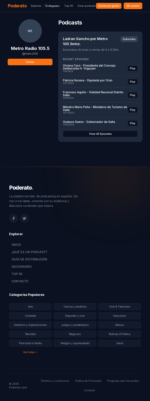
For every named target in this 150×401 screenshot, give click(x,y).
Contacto (89, 390)
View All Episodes (100, 133)
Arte (30, 306)
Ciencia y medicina (75, 306)
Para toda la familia (30, 343)
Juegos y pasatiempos (75, 324)
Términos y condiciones (54, 380)
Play (132, 68)
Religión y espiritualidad (75, 343)
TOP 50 (17, 274)
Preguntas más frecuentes (123, 380)
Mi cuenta (133, 5)
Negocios (75, 334)
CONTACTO (20, 281)
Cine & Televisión (119, 306)
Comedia (30, 315)
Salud (119, 343)
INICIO (16, 244)
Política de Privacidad (88, 380)
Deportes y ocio (75, 315)
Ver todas (29, 352)
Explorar (36, 5)
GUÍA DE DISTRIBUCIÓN (29, 259)
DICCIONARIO (22, 266)
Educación (119, 315)
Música (119, 324)
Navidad (30, 334)
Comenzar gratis (108, 5)
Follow (30, 61)
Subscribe (129, 39)
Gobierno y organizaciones (30, 324)
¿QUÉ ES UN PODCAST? (29, 252)
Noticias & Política (119, 334)
